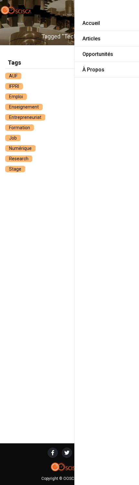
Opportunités (97, 54)
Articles (91, 39)
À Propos (93, 70)
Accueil (91, 23)
